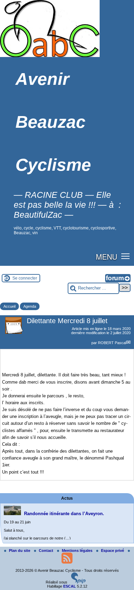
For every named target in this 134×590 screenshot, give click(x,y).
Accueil (9, 306)
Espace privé (113, 550)
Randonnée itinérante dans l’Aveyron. (64, 513)
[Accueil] (50, 56)
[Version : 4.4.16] (78, 582)
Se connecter (24, 278)
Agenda (29, 306)
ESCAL (69, 586)
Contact (46, 550)
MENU (106, 256)
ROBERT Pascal (112, 343)
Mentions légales (77, 550)
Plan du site (20, 550)
